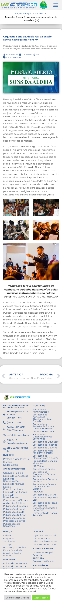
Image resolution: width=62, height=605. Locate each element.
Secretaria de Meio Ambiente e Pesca (43, 451)
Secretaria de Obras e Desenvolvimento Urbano (44, 486)
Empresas (8, 538)
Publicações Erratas (14, 509)
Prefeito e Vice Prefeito (16, 459)
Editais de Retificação (15, 492)
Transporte (9, 544)
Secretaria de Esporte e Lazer (45, 498)
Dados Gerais (10, 465)
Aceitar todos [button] (41, 597)
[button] (56, 5)
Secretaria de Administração (41, 410)
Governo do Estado (43, 561)
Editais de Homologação (11, 496)
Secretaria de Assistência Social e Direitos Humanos (43, 426)
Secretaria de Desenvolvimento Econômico (42, 436)
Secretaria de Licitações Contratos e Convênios (45, 507)
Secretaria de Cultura (44, 494)
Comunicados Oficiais (15, 500)
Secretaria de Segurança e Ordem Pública (44, 474)
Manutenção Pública (14, 547)
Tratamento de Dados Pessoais (45, 514)
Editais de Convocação (15, 476)
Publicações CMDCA (14, 515)
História (7, 462)
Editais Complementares (13, 488)
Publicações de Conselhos (11, 525)
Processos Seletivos (14, 521)
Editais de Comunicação (11, 479)
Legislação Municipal (44, 535)
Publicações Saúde (13, 512)
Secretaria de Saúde (44, 469)
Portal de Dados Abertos (12, 554)
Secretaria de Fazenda (45, 445)
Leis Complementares (45, 541)
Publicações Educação (15, 506)
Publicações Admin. (14, 518)
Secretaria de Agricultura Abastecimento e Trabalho (42, 417)
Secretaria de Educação (46, 441)
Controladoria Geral (43, 431)
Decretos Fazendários (45, 544)
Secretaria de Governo (45, 447)
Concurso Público (13, 473)
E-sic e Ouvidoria (12, 550)
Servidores (9, 541)
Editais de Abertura (13, 484)
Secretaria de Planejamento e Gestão (46, 457)
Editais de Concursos (14, 566)
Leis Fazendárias (42, 538)
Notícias (39, 13)
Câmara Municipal (43, 552)
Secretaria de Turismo (45, 503)
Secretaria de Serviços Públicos (45, 480)
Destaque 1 (18, 57)
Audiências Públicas (14, 503)
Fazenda (37, 555)
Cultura (9, 57)
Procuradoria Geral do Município (45, 462)
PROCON (38, 491)
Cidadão (7, 535)
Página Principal (23, 13)
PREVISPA (38, 466)
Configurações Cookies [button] (17, 597)
